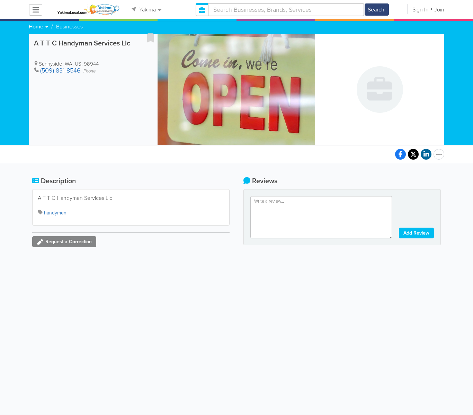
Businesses (69, 26)
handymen (55, 213)
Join (439, 10)
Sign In (420, 10)
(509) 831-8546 (60, 70)
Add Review (416, 233)
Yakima (147, 10)
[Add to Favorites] (150, 37)
